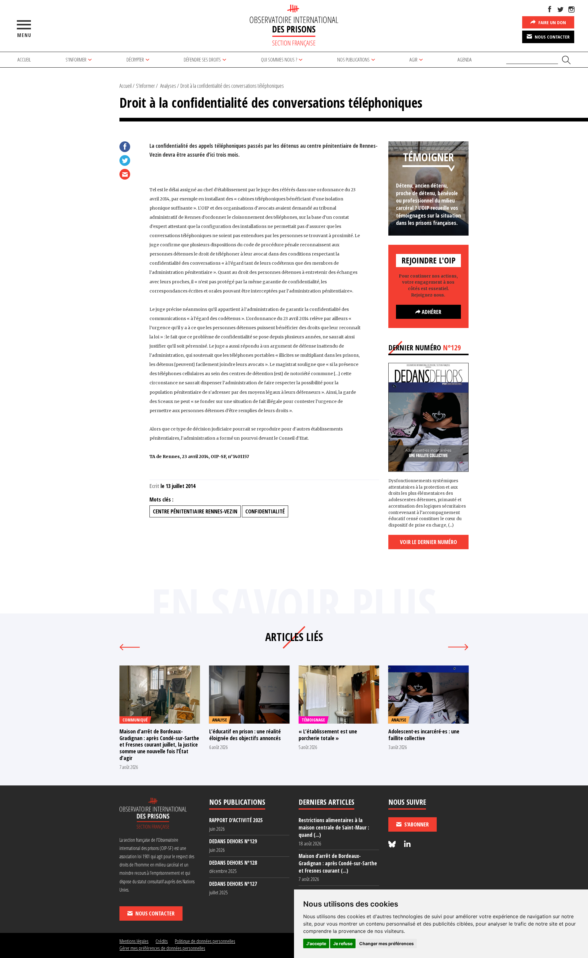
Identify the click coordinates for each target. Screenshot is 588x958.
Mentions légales (134, 941)
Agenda (465, 59)
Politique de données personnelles (205, 941)
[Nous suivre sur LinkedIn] (407, 844)
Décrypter (135, 59)
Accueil (24, 59)
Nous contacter (551, 37)
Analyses (168, 85)
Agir (413, 59)
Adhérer (430, 311)
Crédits (162, 941)
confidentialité (265, 511)
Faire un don (551, 22)
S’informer (76, 59)
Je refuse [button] (342, 943)
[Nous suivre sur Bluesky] (393, 844)
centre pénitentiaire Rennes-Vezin (195, 511)
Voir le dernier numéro (428, 542)
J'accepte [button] (316, 943)
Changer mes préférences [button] (386, 943)
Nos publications (353, 59)
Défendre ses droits (202, 59)
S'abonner (416, 824)
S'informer (145, 85)
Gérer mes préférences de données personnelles (162, 948)
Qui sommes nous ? (279, 59)
